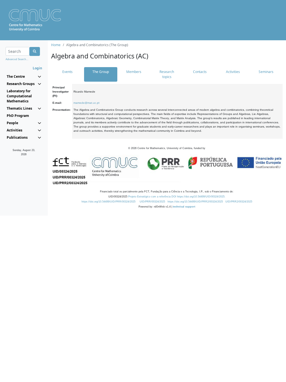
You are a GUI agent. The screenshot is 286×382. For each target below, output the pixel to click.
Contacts (200, 71)
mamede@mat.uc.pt (86, 102)
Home (56, 45)
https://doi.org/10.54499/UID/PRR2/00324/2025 (195, 201)
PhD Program (18, 115)
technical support (184, 206)
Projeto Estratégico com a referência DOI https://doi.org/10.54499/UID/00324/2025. (176, 196)
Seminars (266, 71)
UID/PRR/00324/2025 (152, 201)
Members (133, 71)
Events (67, 71)
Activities (233, 71)
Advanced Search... (17, 59)
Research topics (166, 74)
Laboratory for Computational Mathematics (19, 96)
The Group (100, 71)
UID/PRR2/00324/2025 (238, 201)
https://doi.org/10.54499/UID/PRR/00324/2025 (108, 201)
